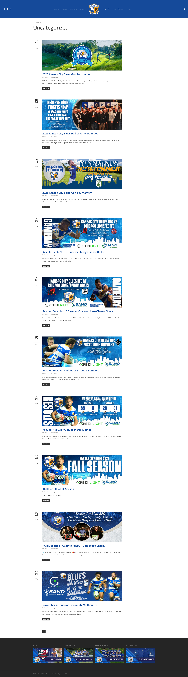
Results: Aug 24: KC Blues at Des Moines (66, 429)
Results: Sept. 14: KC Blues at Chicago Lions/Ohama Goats (77, 311)
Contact (129, 9)
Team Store (121, 9)
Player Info (106, 9)
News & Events (73, 9)
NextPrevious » (44, 631)
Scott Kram (46, 77)
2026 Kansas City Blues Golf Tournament (67, 74)
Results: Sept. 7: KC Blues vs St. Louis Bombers (70, 370)
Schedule (82, 9)
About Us (64, 9)
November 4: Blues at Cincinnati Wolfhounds (69, 605)
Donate (114, 9)
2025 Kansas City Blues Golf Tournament (67, 192)
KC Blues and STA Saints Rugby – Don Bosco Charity (73, 545)
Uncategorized (54, 77)
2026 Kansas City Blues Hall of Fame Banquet (70, 133)
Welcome (56, 9)
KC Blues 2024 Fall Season (58, 489)
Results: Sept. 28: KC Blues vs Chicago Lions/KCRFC (73, 252)
